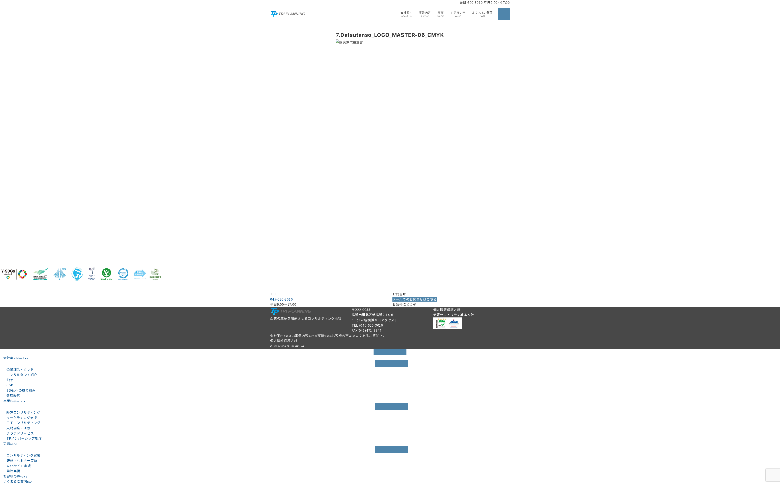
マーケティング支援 (21, 417)
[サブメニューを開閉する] (391, 363)
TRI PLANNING (295, 346)
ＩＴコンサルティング (23, 422)
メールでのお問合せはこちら (414, 299)
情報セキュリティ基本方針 (453, 314)
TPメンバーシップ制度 (24, 438)
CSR (9, 385)
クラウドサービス (20, 433)
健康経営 (13, 395)
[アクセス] (388, 319)
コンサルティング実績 (23, 455)
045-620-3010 (281, 299)
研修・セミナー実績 (21, 460)
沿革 (9, 379)
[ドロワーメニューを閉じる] (390, 352)
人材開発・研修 (18, 427)
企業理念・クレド (20, 369)
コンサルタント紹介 (21, 374)
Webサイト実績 (18, 465)
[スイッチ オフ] (503, 14)
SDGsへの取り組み (21, 390)
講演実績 (13, 470)
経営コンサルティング (23, 412)
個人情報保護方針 (446, 309)
